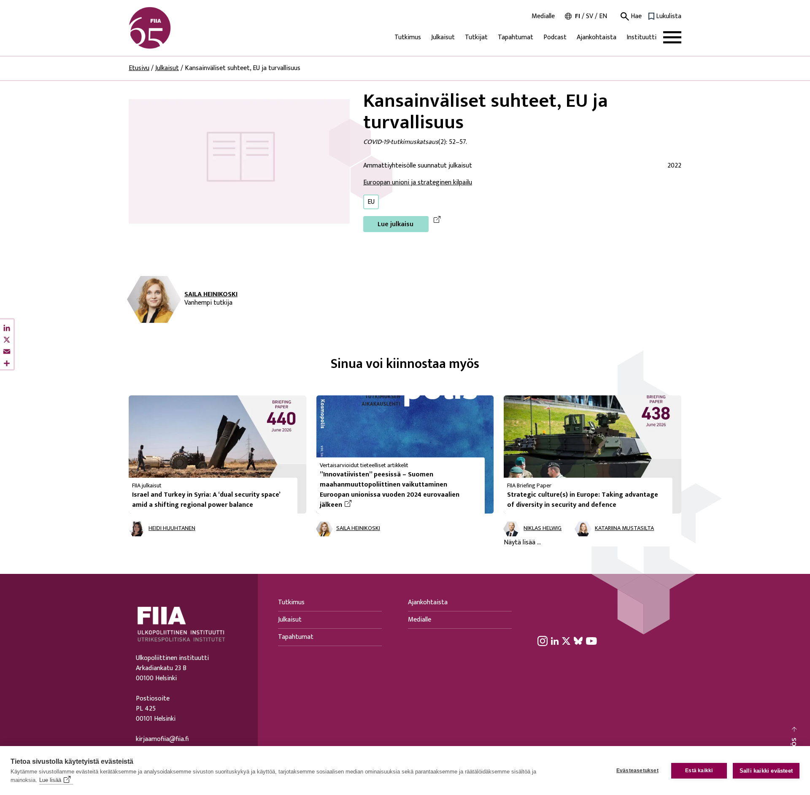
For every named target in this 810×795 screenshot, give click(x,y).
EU (371, 202)
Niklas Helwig (543, 528)
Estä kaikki (699, 770)
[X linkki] (566, 640)
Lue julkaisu (395, 224)
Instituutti (641, 37)
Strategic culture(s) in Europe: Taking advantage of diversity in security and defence (582, 500)
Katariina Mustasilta (624, 528)
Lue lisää (50, 780)
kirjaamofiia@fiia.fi (162, 739)
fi (577, 16)
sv (589, 16)
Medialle (543, 16)
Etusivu (139, 68)
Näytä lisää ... (522, 542)
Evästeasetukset (637, 770)
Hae (635, 16)
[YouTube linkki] (591, 640)
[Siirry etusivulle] (169, 28)
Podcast (555, 37)
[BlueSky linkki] (578, 640)
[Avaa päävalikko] (672, 37)
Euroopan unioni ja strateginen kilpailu (417, 182)
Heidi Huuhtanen (171, 528)
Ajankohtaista (596, 37)
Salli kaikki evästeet (766, 771)
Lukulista (668, 16)
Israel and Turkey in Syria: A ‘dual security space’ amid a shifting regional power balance (206, 500)
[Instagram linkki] (542, 640)
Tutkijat (476, 37)
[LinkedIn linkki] (555, 640)
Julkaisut (443, 37)
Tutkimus (407, 37)
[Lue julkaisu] (239, 161)
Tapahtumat (515, 37)
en (603, 16)
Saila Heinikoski (211, 294)
